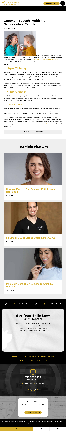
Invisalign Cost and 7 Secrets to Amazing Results (29, 285)
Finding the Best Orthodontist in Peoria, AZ (30, 238)
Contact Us (42, 360)
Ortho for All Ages (27, 360)
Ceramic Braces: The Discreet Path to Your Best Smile (30, 190)
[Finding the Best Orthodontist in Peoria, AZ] (33, 218)
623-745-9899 (27, 384)
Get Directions (32, 412)
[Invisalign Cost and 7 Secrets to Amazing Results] (33, 264)
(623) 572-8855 (39, 384)
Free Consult (50, 3)
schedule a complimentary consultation (44, 124)
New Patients (30, 356)
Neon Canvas (35, 423)
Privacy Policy (58, 421)
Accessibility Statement (47, 421)
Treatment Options (46, 356)
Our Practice (17, 356)
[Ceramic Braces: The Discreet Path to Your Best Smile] (33, 169)
